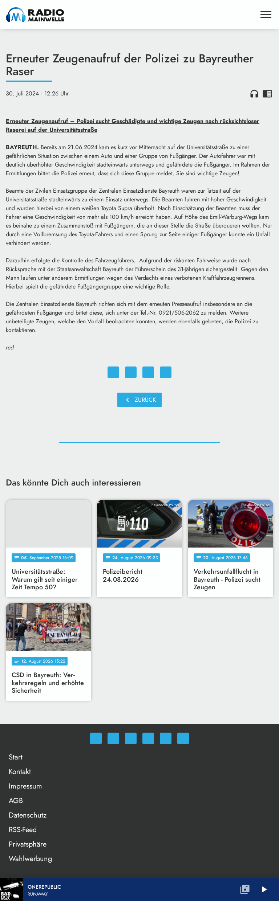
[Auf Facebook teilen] (113, 372)
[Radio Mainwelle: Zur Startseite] (131, 14)
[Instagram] (131, 738)
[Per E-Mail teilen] (165, 372)
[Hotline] (183, 738)
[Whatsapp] (96, 738)
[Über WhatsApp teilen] (148, 372)
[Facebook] (113, 738)
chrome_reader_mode (267, 94)
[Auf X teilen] (131, 372)
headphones (254, 94)
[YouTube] (148, 738)
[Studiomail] (165, 738)
